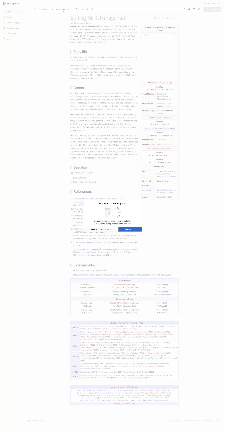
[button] (100, 229)
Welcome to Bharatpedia (112, 203)
